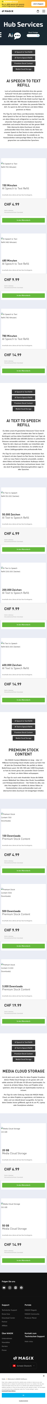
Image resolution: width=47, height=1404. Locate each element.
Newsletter (6, 1342)
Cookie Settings (23, 1400)
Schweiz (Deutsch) (24, 1366)
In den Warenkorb (23, 220)
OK (23, 1395)
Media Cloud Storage (23, 69)
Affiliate (4, 1326)
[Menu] (43, 11)
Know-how (6, 1314)
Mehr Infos (29, 1341)
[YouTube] (4, 1287)
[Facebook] (21, 1287)
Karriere (5, 1346)
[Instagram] (10, 1287)
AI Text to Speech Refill (23, 58)
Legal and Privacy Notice (9, 1391)
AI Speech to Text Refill (23, 52)
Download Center (8, 1318)
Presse (4, 1350)
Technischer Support (9, 1310)
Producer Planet (31, 1318)
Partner (4, 1322)
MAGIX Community (32, 1314)
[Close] (43, 1376)
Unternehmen (7, 1338)
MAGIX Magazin (31, 1310)
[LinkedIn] (15, 1287)
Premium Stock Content (23, 63)
